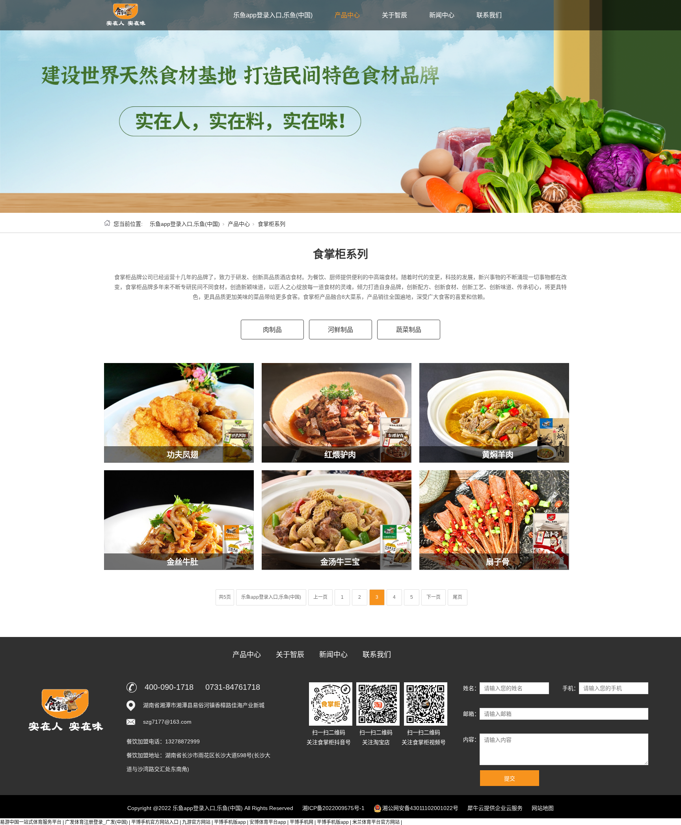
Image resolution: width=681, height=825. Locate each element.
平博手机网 (301, 822)
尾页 (457, 597)
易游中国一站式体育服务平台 (30, 822)
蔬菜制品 (408, 329)
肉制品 (272, 329)
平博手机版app (230, 822)
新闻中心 (441, 15)
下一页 (433, 597)
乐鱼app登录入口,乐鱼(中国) (273, 15)
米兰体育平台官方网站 (376, 822)
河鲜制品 (340, 329)
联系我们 (489, 15)
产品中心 (347, 15)
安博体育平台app (267, 822)
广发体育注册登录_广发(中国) (96, 822)
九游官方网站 (196, 822)
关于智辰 (394, 15)
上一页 (320, 597)
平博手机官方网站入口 (155, 822)
